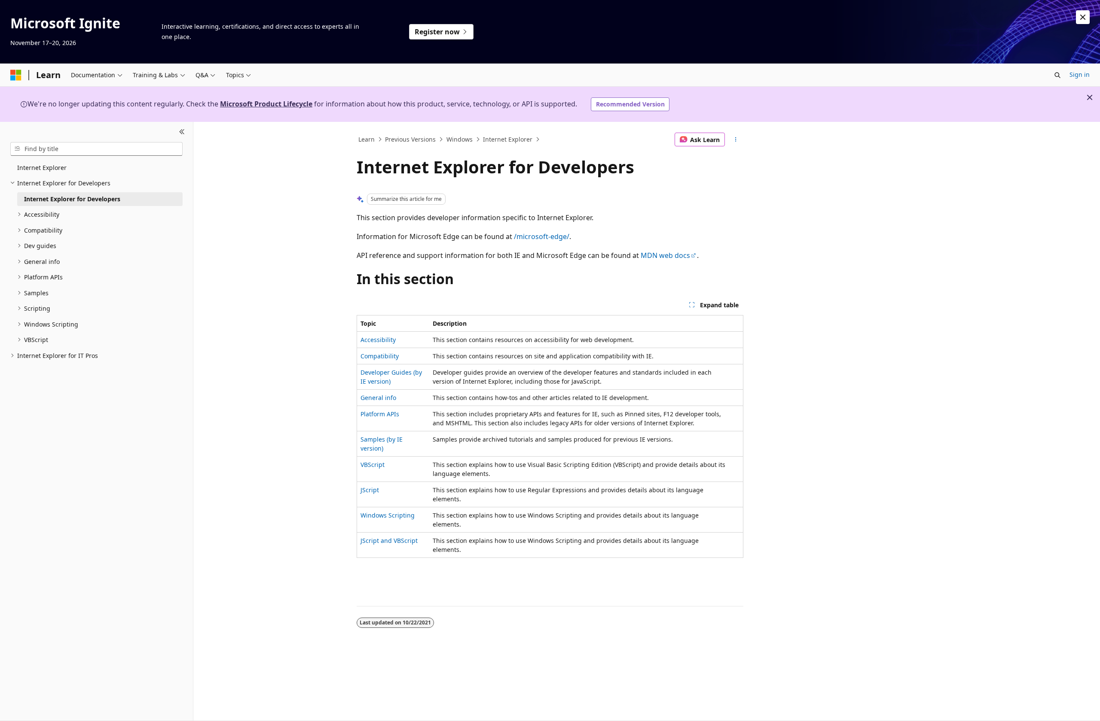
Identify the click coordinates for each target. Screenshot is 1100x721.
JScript (370, 490)
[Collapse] (181, 132)
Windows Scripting (388, 515)
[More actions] (735, 139)
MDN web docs (665, 255)
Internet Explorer (507, 139)
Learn (366, 139)
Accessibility (378, 340)
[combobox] (96, 149)
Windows (459, 139)
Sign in (1079, 74)
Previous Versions (410, 139)
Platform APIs (380, 414)
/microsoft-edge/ (541, 236)
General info (378, 398)
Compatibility (380, 356)
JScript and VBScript (389, 540)
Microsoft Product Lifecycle (266, 104)
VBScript (373, 464)
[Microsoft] (15, 75)
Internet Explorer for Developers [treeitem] (72, 199)
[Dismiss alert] (1083, 17)
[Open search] (1057, 75)
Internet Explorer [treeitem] (42, 168)
